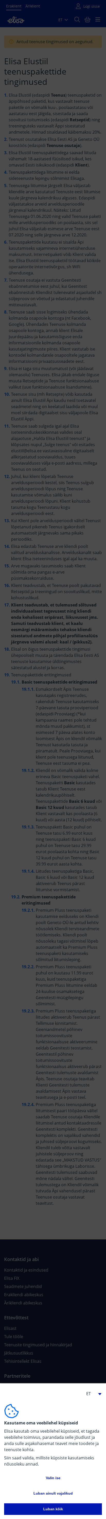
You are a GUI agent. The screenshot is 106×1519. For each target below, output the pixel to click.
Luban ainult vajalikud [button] (53, 1493)
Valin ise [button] (53, 1478)
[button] (91, 1393)
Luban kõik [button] (53, 1509)
